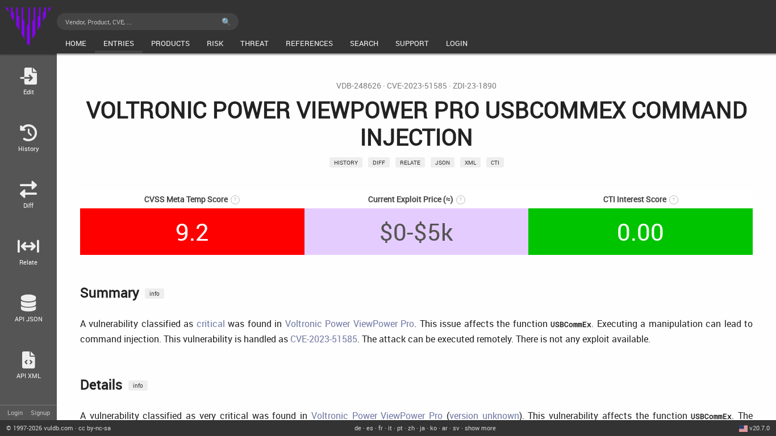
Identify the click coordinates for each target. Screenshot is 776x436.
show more (480, 428)
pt (400, 428)
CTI (495, 162)
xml (470, 162)
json (442, 162)
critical (211, 323)
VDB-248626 (358, 86)
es (369, 428)
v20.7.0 (759, 428)
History (346, 162)
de (357, 428)
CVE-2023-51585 (417, 86)
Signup (40, 412)
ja (422, 428)
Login (15, 412)
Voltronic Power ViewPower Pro (349, 323)
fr (380, 428)
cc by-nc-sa (94, 428)
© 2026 (39, 428)
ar (445, 428)
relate (410, 162)
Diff (379, 162)
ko (433, 428)
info (154, 293)
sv (456, 428)
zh (411, 428)
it (390, 428)
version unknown (484, 415)
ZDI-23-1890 (475, 86)
